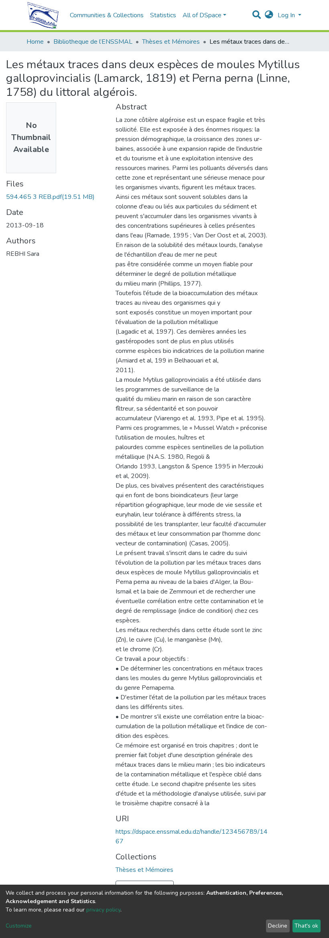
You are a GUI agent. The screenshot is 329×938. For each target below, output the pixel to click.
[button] (269, 15)
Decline (277, 926)
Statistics (163, 15)
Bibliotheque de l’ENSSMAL (92, 41)
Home (35, 41)
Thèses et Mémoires (171, 41)
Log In (287, 15)
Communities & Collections (107, 15)
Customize (19, 926)
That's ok (306, 926)
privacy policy (103, 910)
